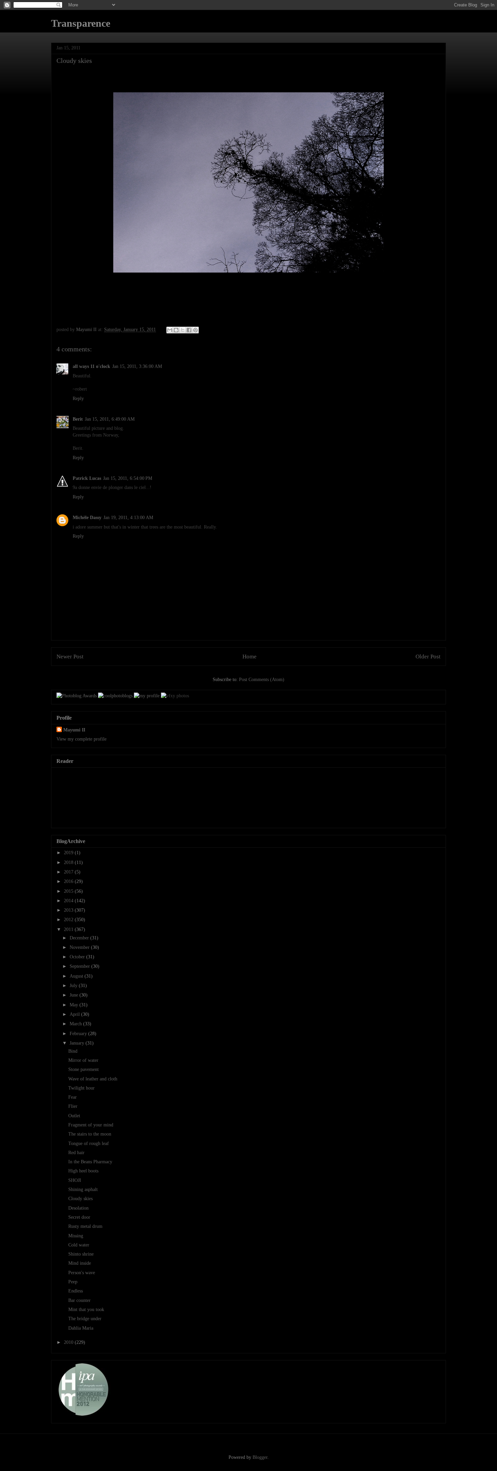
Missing (75, 1235)
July (74, 985)
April (75, 1014)
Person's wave (81, 1272)
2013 (69, 910)
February (79, 1033)
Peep (72, 1281)
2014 (69, 900)
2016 (69, 881)
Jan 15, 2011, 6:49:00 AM (110, 419)
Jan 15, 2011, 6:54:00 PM (127, 478)
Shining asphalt (83, 1189)
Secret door (79, 1217)
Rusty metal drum (85, 1226)
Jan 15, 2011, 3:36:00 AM (137, 366)
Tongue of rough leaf (88, 1143)
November (80, 947)
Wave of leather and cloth (92, 1078)
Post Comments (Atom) (261, 679)
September (80, 966)
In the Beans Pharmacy (90, 1161)
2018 (69, 862)
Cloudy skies (80, 1198)
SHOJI (74, 1180)
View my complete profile (81, 739)
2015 (69, 891)
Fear (72, 1097)
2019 (69, 852)
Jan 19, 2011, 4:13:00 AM (128, 517)
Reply (78, 398)
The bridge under (84, 1318)
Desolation (78, 1208)
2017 (69, 871)
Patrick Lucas (87, 478)
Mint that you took (86, 1309)
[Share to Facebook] (189, 330)
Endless (75, 1290)
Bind (72, 1051)
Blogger (260, 1457)
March (76, 1023)
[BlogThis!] (176, 330)
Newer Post (70, 656)
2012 (69, 919)
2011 (69, 929)
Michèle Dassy (87, 517)
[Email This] (169, 330)
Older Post (428, 656)
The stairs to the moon (89, 1134)
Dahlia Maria (80, 1328)
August (77, 976)
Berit (78, 419)
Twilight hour (81, 1088)
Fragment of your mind (90, 1124)
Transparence (80, 23)
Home (249, 656)
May (74, 1004)
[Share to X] (182, 330)
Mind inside (79, 1263)
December (80, 937)
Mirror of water (83, 1060)
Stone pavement (83, 1069)
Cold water (78, 1244)
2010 (69, 1342)
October (78, 956)
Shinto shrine (81, 1254)
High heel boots (83, 1170)
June (74, 995)
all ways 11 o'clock (91, 366)
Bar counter (79, 1300)
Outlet (74, 1115)
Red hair (76, 1152)
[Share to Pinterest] (195, 330)
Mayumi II (74, 729)
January (78, 1043)
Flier (72, 1106)
